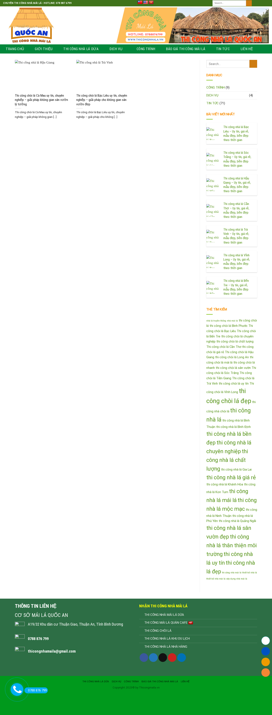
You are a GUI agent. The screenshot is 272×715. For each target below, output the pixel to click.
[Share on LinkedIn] (181, 657)
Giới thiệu (43, 49)
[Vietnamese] (151, 2)
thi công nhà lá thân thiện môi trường (231, 545)
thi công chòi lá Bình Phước (229, 326)
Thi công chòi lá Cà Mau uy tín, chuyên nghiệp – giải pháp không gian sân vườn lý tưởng (41, 100)
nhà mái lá (232, 320)
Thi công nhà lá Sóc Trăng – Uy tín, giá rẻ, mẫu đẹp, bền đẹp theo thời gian (237, 159)
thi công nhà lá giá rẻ (231, 477)
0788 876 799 (37, 690)
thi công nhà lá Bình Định (233, 427)
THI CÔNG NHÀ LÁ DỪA (81, 49)
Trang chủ (15, 49)
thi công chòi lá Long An (232, 357)
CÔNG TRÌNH (146, 49)
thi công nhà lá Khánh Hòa (224, 484)
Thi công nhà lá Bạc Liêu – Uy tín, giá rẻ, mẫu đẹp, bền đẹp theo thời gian (236, 133)
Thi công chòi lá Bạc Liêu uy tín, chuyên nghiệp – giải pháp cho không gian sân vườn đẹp (101, 100)
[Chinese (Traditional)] (140, 2)
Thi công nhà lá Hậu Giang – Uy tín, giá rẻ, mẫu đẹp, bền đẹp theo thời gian (237, 184)
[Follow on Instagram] (259, 3)
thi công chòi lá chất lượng (235, 341)
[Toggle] (255, 95)
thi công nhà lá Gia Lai (236, 469)
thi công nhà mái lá (231, 572)
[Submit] (249, 3)
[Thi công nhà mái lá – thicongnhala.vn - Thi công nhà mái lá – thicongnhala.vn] (56, 25)
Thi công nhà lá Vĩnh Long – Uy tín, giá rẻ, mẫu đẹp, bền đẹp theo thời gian (236, 261)
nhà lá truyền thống (216, 320)
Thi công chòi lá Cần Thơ (223, 347)
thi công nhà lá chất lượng (227, 460)
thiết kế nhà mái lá (215, 578)
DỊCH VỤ (115, 49)
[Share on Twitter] (153, 657)
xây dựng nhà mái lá (236, 578)
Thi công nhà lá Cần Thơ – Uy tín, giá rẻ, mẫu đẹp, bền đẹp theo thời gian (236, 210)
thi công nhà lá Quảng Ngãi (237, 521)
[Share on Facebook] (144, 657)
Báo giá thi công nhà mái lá (160, 681)
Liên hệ (247, 49)
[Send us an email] (267, 3)
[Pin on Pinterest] (172, 657)
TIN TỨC (223, 49)
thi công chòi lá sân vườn (233, 368)
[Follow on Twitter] (263, 3)
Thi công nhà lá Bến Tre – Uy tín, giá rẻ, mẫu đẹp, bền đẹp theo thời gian (236, 287)
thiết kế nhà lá (249, 572)
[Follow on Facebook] (255, 3)
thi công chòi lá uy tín (234, 383)
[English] (145, 2)
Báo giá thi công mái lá (185, 49)
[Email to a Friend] (163, 657)
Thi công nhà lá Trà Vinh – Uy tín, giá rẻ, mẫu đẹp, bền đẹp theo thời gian (236, 236)
